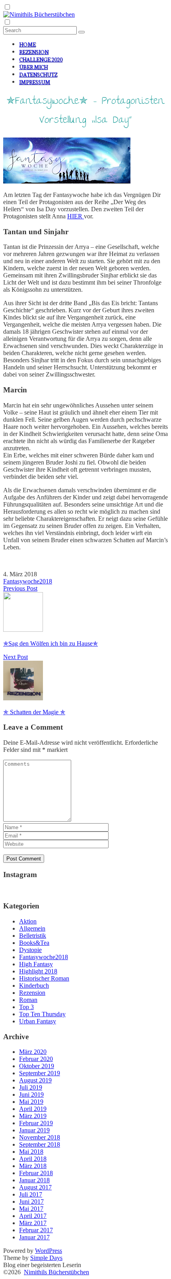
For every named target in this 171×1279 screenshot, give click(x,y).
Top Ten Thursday (42, 1014)
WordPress (48, 1250)
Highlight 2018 (38, 971)
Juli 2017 (30, 1194)
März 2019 (33, 1116)
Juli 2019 (30, 1087)
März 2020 (33, 1051)
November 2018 (39, 1137)
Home (27, 44)
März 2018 (33, 1165)
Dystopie (30, 949)
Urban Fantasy (37, 1021)
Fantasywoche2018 (27, 581)
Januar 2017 (34, 1237)
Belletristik (32, 935)
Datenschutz (38, 74)
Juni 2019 (31, 1094)
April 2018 (33, 1158)
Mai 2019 (31, 1101)
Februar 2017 (36, 1230)
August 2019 (35, 1080)
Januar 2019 (34, 1130)
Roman (28, 999)
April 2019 (33, 1108)
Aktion (28, 921)
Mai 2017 (31, 1208)
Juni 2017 (31, 1201)
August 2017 (35, 1187)
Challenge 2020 (40, 59)
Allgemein (32, 928)
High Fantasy (36, 964)
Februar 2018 (36, 1173)
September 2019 (39, 1073)
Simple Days (46, 1257)
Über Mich (33, 67)
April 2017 (33, 1215)
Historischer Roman (44, 978)
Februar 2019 (36, 1123)
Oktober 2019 (36, 1066)
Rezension (34, 51)
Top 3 (26, 1007)
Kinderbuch (34, 985)
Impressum (34, 82)
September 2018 (39, 1144)
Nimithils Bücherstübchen (56, 1272)
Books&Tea (34, 942)
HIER (75, 216)
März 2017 (33, 1223)
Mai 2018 (31, 1151)
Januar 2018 (34, 1180)
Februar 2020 (36, 1058)
